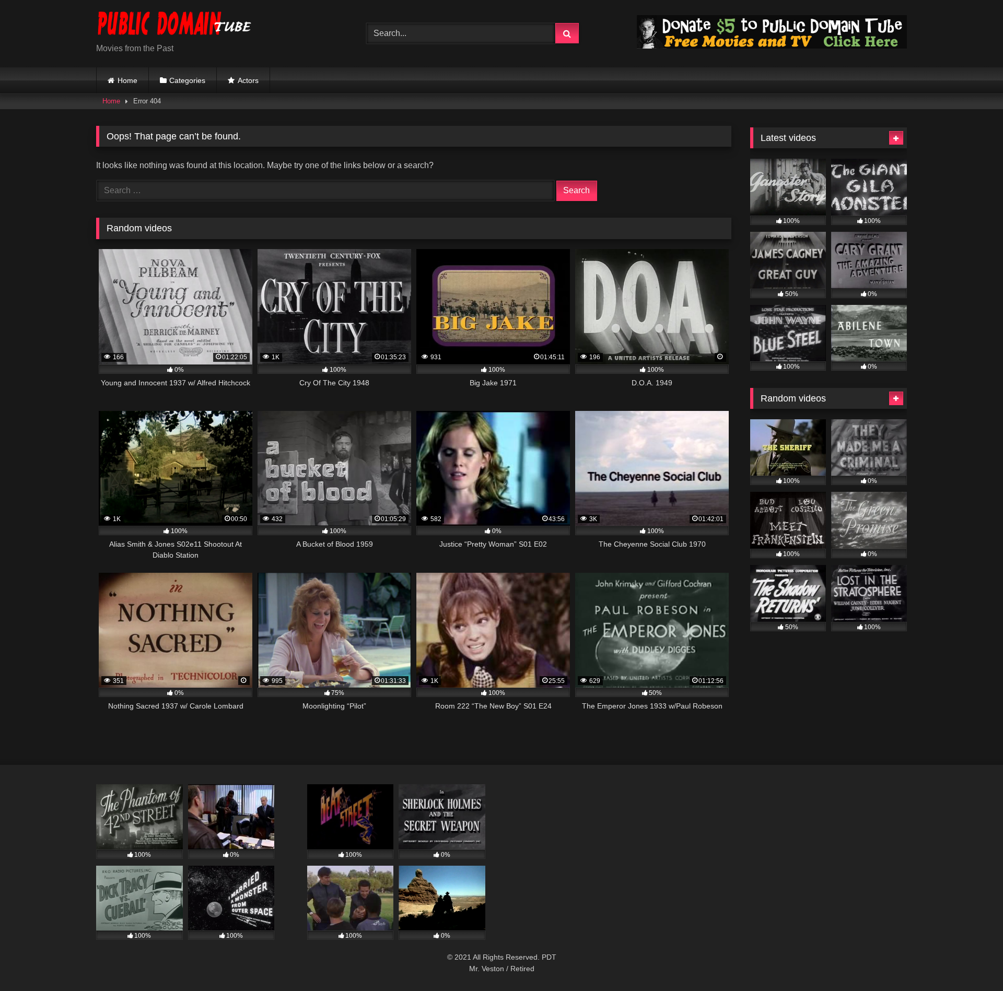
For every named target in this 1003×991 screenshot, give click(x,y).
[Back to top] (970, 960)
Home (127, 80)
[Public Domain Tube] (174, 25)
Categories (187, 80)
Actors (248, 80)
